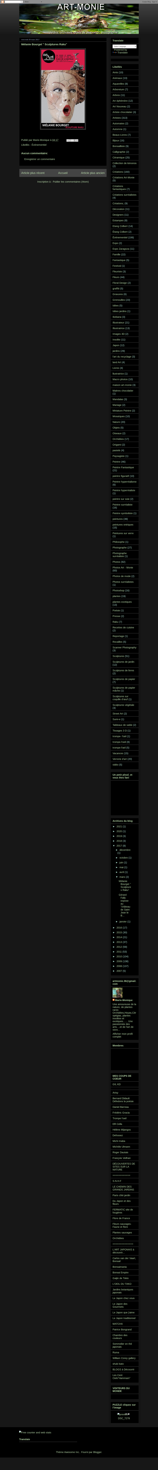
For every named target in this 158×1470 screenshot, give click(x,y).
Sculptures (118, 656)
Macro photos (120, 379)
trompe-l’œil (119, 747)
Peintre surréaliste (122, 504)
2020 (120, 831)
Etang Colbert (120, 226)
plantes (116, 596)
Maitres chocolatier (123, 390)
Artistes (117, 117)
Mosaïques (119, 416)
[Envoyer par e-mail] (67, 140)
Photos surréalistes (123, 582)
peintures (118, 519)
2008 (120, 966)
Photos (116, 562)
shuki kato (118, 1363)
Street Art (118, 713)
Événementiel (39, 144)
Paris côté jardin (121, 1195)
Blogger (97, 1452)
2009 (120, 961)
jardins (116, 351)
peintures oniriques (123, 524)
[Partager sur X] (72, 140)
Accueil (63, 173)
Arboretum (118, 89)
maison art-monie (122, 385)
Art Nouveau (119, 106)
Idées (116, 305)
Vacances (118, 753)
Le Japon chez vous (124, 1298)
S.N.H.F (117, 1181)
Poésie (116, 610)
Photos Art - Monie (123, 567)
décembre (124, 850)
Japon (116, 345)
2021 (120, 826)
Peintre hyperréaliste (124, 490)
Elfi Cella (117, 1124)
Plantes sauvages (122, 1232)
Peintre (116, 461)
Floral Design (120, 282)
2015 (120, 932)
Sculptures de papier (124, 679)
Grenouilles (119, 300)
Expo (115, 243)
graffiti (116, 288)
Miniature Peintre (122, 410)
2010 (120, 956)
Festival (117, 265)
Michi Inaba (119, 1141)
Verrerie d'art (120, 759)
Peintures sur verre (123, 533)
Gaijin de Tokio (121, 1278)
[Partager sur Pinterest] (77, 140)
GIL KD (117, 1084)
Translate (123, 52)
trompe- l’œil (119, 736)
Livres (116, 368)
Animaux (117, 78)
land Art (117, 362)
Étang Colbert (120, 231)
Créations (118, 171)
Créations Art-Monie (123, 177)
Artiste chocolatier (122, 112)
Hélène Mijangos (122, 1129)
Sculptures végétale (123, 705)
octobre (123, 857)
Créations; (118, 203)
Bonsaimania (120, 1266)
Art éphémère (120, 100)
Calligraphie (119, 151)
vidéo (115, 764)
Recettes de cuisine (123, 627)
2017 (120, 845)
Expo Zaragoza (121, 248)
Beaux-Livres (120, 134)
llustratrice (118, 373)
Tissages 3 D (120, 730)
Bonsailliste (119, 146)
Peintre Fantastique (123, 467)
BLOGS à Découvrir (123, 1369)
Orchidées (118, 439)
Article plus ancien (93, 173)
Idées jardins (120, 311)
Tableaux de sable (122, 725)
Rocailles (117, 641)
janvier (123, 921)
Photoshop (118, 590)
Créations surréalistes (124, 194)
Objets (116, 427)
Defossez (118, 1135)
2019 (120, 836)
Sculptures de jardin (123, 661)
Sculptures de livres (123, 670)
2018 (120, 841)
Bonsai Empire (120, 1272)
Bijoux (116, 140)
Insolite (116, 339)
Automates (118, 123)
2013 (120, 942)
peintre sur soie (121, 499)
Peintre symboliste (123, 513)
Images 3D (119, 334)
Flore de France (121, 1218)
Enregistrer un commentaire (39, 159)
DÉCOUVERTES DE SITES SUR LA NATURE (124, 1166)
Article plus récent (33, 173)
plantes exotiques (122, 601)
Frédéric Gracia (121, 1112)
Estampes (118, 220)
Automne (117, 129)
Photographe (120, 547)
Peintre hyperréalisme (125, 481)
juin (121, 862)
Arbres (116, 95)
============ (121, 1175)
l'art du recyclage (122, 356)
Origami (117, 444)
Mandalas (118, 399)
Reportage (118, 636)
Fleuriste (117, 271)
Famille (116, 254)
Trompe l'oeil (119, 1118)
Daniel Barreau (121, 1107)
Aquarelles (118, 83)
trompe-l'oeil (119, 742)
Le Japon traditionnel (124, 1318)
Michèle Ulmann (121, 1146)
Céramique (119, 157)
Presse (116, 616)
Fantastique (119, 260)
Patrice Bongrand (122, 1329)
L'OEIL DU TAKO (122, 1284)
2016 (120, 927)
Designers (118, 214)
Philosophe (119, 542)
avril (122, 872)
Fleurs (116, 277)
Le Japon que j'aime (124, 1312)
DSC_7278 (124, 1418)
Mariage (117, 405)
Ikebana (117, 317)
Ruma (116, 1352)
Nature (116, 422)
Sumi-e (116, 719)
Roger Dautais (120, 1152)
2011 (119, 951)
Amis (115, 72)
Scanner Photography (124, 647)
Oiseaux (117, 433)
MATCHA (118, 1323)
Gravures (118, 294)
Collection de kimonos (125, 163)
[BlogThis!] (70, 140)
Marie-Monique (124, 1000)
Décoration (118, 209)
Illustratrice (119, 328)
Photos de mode (122, 576)
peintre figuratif (121, 476)
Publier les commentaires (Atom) (71, 181)
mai (121, 867)
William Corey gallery (124, 1358)
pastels (116, 450)
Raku (115, 621)
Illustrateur (118, 322)
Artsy (115, 1092)
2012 (120, 947)
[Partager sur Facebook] (74, 140)
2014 (120, 937)
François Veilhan (122, 1158)
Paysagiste (119, 456)
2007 (120, 971)
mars (122, 877)
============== (123, 1244)
